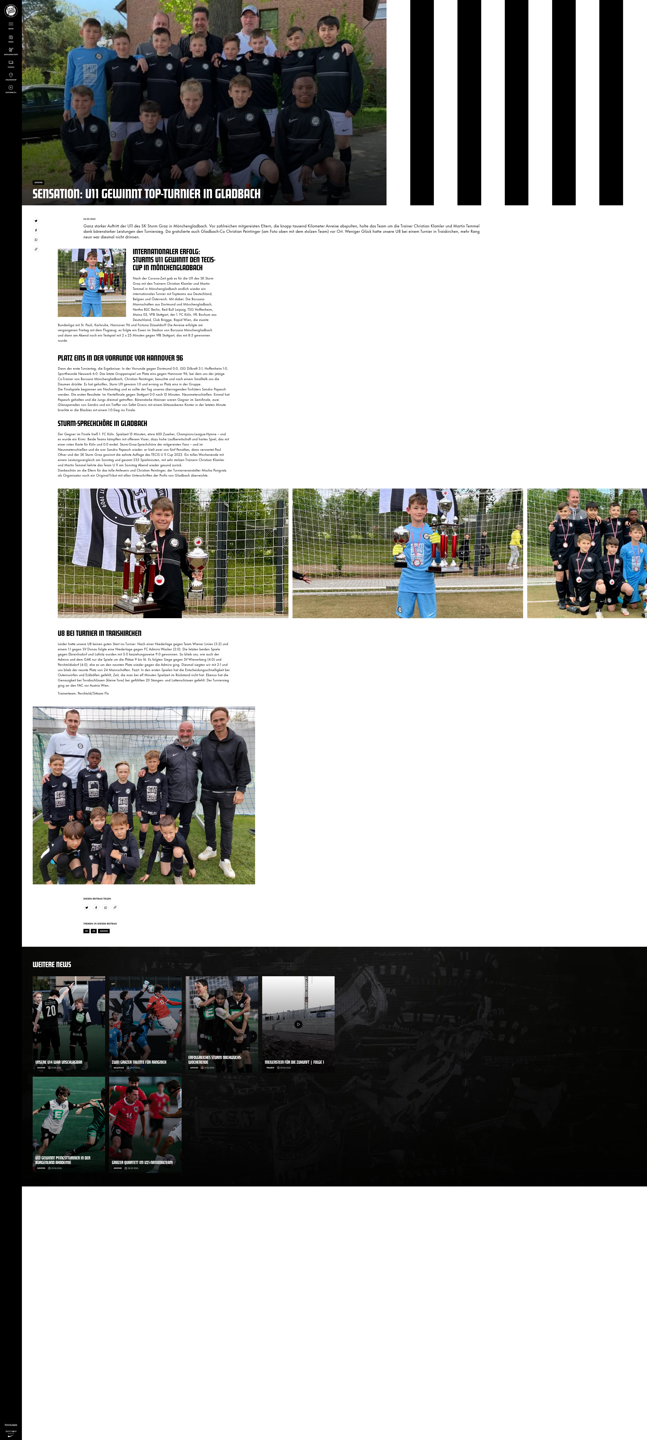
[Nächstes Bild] (341, 553)
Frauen (270, 1067)
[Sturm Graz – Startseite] (11, 11)
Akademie (119, 1067)
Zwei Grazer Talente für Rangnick (139, 1062)
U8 (94, 930)
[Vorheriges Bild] (51, 553)
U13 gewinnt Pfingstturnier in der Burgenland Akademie (62, 1160)
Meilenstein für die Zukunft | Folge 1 (294, 1062)
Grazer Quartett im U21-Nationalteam (142, 1162)
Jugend (104, 930)
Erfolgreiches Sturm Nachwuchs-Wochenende (215, 1059)
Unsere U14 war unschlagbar (58, 1062)
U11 (86, 930)
